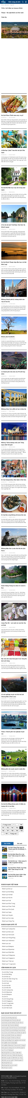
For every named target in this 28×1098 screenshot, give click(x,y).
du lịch (3, 1017)
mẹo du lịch (17, 1045)
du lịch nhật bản (14, 1025)
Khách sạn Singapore (8, 958)
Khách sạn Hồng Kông (8, 937)
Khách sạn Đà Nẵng (8, 892)
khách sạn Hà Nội (6, 1035)
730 (21, 825)
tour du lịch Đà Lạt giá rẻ (18, 1047)
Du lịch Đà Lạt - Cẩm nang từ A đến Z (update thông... (17, 861)
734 (17, 828)
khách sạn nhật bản (16, 1035)
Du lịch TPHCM (5, 1030)
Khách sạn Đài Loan (8, 932)
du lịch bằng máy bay (11, 1017)
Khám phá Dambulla (8, 336)
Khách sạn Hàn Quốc (8, 935)
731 (3, 828)
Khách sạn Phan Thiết (8, 906)
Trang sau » (14, 833)
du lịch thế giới (22, 1027)
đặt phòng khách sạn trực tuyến (9, 1065)
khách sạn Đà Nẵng (6, 1040)
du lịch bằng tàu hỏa (6, 1020)
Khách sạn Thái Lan (8, 961)
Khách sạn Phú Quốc (8, 909)
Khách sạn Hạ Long (7, 918)
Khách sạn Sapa (6, 912)
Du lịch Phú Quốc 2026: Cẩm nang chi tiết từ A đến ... (17, 875)
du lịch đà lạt (22, 1030)
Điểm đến (7, 5)
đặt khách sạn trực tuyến (7, 1060)
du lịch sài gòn (5, 1027)
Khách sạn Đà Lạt (7, 889)
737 (8, 831)
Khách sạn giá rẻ (21, 1032)
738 (12, 831)
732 (8, 828)
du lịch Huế (4, 1022)
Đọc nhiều (7, 843)
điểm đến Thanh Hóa (7, 1055)
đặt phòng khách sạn (7, 1062)
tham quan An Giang (7, 1047)
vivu (3, 1050)
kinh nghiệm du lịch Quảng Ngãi (9, 1042)
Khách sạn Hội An (7, 897)
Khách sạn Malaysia (8, 946)
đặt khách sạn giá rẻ (6, 1057)
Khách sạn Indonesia (8, 940)
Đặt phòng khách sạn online (8, 1052)
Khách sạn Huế (6, 900)
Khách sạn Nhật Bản (8, 952)
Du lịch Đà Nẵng (13, 1030)
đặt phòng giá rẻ (19, 1060)
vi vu (6, 1050)
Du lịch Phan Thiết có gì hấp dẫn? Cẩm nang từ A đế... (17, 868)
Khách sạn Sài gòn (7, 915)
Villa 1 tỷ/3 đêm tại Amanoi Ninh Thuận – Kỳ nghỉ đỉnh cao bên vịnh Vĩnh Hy (12, 12)
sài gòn (23, 1045)
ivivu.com (7, 1032)
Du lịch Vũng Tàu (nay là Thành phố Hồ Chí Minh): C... (17, 848)
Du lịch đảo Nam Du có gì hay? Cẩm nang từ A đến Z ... (17, 855)
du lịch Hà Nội (11, 1022)
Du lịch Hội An (19, 1022)
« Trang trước (6, 825)
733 (12, 828)
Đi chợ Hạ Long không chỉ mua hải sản (13, 515)
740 (21, 831)
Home (2, 5)
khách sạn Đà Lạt (16, 1037)
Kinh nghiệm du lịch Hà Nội (18, 1040)
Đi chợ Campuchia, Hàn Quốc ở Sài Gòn (13, 480)
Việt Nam (11, 1050)
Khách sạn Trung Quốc (9, 964)
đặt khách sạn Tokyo (18, 1057)
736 (3, 831)
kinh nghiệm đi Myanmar (7, 1045)
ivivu (3, 1032)
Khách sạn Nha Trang (8, 903)
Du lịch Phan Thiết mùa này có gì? (12, 115)
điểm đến (18, 1052)
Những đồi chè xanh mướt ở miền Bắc (13, 769)
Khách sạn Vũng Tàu (8, 921)
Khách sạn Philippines (8, 955)
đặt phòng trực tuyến (7, 1067)
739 (17, 831)
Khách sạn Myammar (8, 949)
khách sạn (13, 1032)
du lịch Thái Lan (13, 1027)
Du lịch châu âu (16, 1020)
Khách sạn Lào (6, 943)
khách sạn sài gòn (6, 1037)
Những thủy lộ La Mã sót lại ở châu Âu (13, 409)
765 (6, 833)
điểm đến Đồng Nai (17, 1055)
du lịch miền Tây (5, 1025)
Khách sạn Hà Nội (7, 894)
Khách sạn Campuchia (8, 929)
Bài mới (19, 843)
